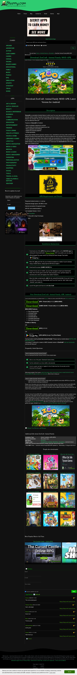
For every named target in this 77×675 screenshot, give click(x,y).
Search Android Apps (51, 39)
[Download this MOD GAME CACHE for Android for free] (32, 305)
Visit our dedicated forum (69, 298)
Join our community (69, 342)
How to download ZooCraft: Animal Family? (36, 353)
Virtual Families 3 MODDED (33, 473)
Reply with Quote (67, 601)
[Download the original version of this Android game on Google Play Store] (32, 335)
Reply (61, 601)
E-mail (26, 577)
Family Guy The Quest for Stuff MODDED (67, 473)
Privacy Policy (26, 660)
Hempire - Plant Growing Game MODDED (50, 473)
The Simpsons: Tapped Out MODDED (67, 492)
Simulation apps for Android (37, 401)
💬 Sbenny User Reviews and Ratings (35, 428)
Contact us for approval (48, 660)
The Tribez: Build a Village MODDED (33, 510)
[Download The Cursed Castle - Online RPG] (43, 552)
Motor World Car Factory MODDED (50, 510)
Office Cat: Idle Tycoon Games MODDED (67, 454)
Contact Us (38, 13)
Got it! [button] (69, 671)
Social (45, 13)
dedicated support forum (17, 660)
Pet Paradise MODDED (33, 492)
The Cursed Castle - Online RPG (43, 541)
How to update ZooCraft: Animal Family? (35, 378)
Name (26, 571)
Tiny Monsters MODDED (34, 454)
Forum (25, 13)
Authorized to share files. (37, 660)
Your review (27, 584)
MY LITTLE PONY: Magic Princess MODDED (50, 454)
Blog (31, 13)
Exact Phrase (30, 45)
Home (19, 13)
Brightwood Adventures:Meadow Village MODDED (50, 492)
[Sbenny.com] (13, 3)
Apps (58, 13)
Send (74, 591)
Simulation (32, 213)
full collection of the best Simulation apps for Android (53, 403)
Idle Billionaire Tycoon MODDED (67, 510)
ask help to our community (41, 374)
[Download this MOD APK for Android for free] (32, 301)
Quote (73, 601)
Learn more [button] (52, 672)
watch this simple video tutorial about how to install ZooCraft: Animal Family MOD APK (49, 373)
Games (52, 13)
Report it (46, 298)
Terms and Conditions (60, 660)
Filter (73, 48)
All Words (38, 45)
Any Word (44, 45)
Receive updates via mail (32, 591)
